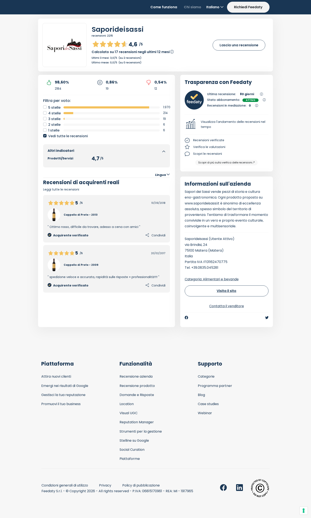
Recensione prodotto (137, 385)
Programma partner (215, 385)
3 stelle (54, 118)
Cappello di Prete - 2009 (81, 265)
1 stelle (53, 130)
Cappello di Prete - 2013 (81, 215)
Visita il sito (226, 290)
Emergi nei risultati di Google (64, 385)
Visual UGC (129, 413)
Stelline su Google (134, 440)
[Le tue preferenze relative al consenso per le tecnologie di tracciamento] (304, 511)
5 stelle (54, 107)
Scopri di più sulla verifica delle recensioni (225, 162)
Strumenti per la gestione (141, 431)
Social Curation (132, 449)
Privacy (105, 485)
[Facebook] (186, 317)
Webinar (205, 413)
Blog (201, 394)
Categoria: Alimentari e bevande (212, 279)
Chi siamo (192, 7)
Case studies (208, 404)
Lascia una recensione (239, 45)
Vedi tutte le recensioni (68, 136)
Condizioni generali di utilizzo (64, 485)
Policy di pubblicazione (141, 485)
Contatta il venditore (226, 306)
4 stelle (54, 113)
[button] (227, 124)
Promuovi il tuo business (61, 404)
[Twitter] (266, 317)
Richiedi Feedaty (248, 7)
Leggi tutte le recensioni (61, 189)
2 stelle (54, 124)
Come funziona (163, 7)
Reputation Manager (137, 422)
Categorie (206, 376)
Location (127, 404)
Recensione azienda (136, 376)
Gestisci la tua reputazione (63, 394)
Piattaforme (130, 458)
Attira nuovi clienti (56, 376)
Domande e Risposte (137, 394)
